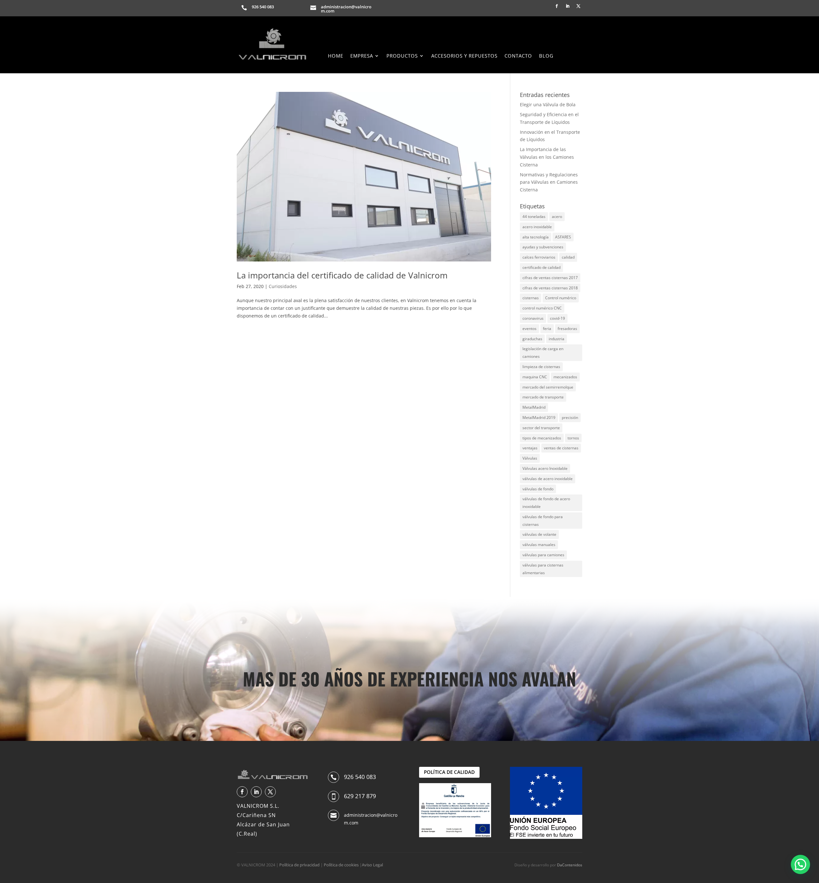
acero (557, 216)
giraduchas (532, 338)
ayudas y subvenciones (542, 247)
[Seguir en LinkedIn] (567, 6)
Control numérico (560, 298)
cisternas (530, 298)
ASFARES (563, 237)
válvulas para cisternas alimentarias (542, 568)
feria (547, 328)
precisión (570, 417)
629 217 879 (360, 796)
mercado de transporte (543, 397)
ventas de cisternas (561, 448)
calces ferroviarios (538, 257)
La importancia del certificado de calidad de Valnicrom (342, 275)
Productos (402, 56)
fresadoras (567, 328)
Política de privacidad (299, 865)
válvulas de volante (539, 534)
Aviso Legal (372, 865)
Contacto (518, 56)
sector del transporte (541, 427)
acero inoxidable (537, 226)
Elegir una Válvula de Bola (548, 104)
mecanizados (565, 377)
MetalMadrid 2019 (538, 417)
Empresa (361, 56)
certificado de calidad (541, 267)
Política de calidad (449, 772)
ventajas (529, 448)
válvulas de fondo (537, 489)
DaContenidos (569, 865)
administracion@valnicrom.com (346, 9)
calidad (568, 257)
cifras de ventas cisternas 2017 (550, 277)
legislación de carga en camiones (542, 352)
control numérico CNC (542, 308)
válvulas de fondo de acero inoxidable (546, 502)
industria (556, 338)
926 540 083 (263, 7)
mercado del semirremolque (547, 387)
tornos (573, 438)
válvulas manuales (538, 544)
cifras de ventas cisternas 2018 (550, 288)
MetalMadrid (533, 407)
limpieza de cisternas (541, 366)
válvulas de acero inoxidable (547, 478)
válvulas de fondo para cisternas (542, 520)
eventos (529, 328)
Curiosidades (283, 286)
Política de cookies (341, 865)
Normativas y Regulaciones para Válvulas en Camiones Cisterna (549, 182)
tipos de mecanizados (541, 438)
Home (335, 56)
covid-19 (557, 318)
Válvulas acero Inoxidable (545, 468)
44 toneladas (533, 216)
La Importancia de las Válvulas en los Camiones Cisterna (547, 157)
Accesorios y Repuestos (464, 56)
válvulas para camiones (543, 555)
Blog (546, 56)
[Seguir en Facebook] (557, 6)
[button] (800, 864)
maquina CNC (534, 377)
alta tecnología (535, 237)
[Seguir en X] (578, 6)
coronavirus (533, 318)
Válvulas (529, 458)
